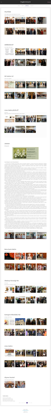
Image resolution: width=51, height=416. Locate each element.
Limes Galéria (8, 346)
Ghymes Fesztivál (9, 377)
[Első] (19, 402)
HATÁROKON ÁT (8, 45)
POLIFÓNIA (7, 12)
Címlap (19, 5)
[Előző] (21, 402)
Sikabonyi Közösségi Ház (11, 281)
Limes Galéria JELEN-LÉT (11, 110)
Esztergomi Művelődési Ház (12, 315)
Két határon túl (8, 76)
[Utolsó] (31, 402)
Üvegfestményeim (25, 410)
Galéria (23, 5)
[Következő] (30, 402)
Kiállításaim (27, 5)
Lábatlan (7, 143)
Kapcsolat (32, 5)
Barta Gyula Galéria (10, 249)
